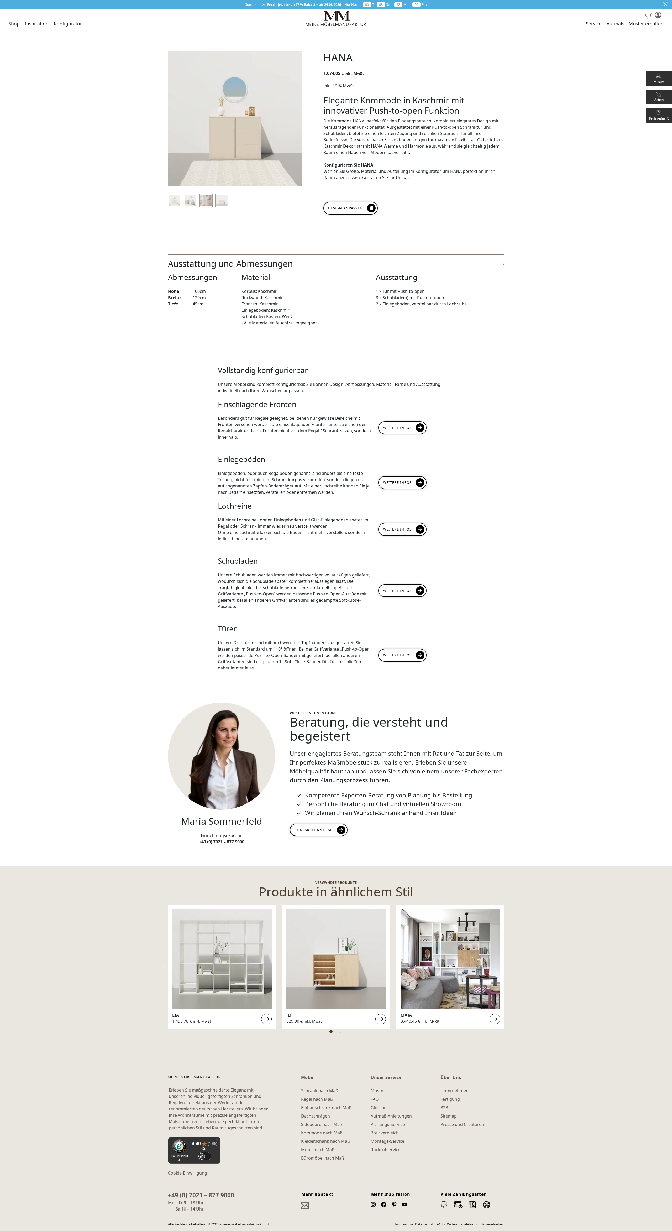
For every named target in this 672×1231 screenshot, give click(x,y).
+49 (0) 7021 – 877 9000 (201, 1195)
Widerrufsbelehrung (463, 1224)
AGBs (441, 1224)
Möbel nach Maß (317, 1149)
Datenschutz (425, 1224)
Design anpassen (345, 208)
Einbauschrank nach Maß (326, 1107)
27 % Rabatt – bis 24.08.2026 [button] (318, 4)
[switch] (204, 1156)
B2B (444, 1107)
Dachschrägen (315, 1116)
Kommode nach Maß (322, 1133)
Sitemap (448, 1116)
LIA (175, 1015)
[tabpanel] (222, 966)
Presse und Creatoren (462, 1124)
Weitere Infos (397, 427)
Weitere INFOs (397, 529)
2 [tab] (338, 1031)
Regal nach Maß (317, 1099)
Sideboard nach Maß (321, 1124)
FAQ (375, 1099)
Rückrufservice (385, 1149)
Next (508, 966)
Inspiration (37, 24)
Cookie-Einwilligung (187, 1173)
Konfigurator (68, 24)
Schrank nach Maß (319, 1091)
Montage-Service (387, 1141)
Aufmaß (615, 24)
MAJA (406, 1015)
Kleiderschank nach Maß (325, 1141)
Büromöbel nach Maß (322, 1158)
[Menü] (217, 1140)
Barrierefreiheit (492, 1224)
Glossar (378, 1107)
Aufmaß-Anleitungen (391, 1116)
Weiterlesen (266, 1019)
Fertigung (450, 1099)
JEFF (290, 1015)
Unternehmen (454, 1091)
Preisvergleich (385, 1133)
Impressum (404, 1224)
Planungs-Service (388, 1124)
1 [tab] (331, 1031)
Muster (378, 1091)
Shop (14, 24)
